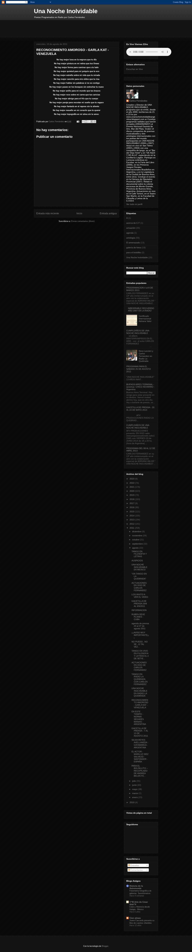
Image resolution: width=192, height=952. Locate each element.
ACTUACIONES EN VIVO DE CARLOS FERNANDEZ (139, 587)
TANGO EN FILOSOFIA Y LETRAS (139, 554)
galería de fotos (133, 247)
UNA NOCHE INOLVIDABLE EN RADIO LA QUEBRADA (139, 692)
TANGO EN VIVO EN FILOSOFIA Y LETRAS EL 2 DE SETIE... (140, 655)
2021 (132, 487)
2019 (132, 495)
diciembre (137, 531)
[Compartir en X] (88, 121)
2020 (132, 491)
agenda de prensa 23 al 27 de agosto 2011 (140, 626)
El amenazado (133, 242)
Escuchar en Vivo (134, 69)
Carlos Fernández (138, 101)
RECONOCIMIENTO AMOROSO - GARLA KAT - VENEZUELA (140, 704)
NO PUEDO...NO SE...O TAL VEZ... (140, 644)
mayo (135, 789)
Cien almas (135, 918)
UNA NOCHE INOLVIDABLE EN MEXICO (139, 567)
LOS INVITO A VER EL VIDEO (140, 595)
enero (135, 797)
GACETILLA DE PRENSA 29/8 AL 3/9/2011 (139, 603)
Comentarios (136, 870)
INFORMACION (139, 610)
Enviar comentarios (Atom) (82, 221)
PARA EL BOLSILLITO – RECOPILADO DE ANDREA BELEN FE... (140, 771)
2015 (132, 511)
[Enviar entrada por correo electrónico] (78, 121)
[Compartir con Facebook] (91, 121)
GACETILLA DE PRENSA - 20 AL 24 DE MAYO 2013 (140, 408)
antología (130, 238)
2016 (132, 507)
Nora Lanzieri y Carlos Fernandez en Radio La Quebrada (146, 356)
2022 (132, 483)
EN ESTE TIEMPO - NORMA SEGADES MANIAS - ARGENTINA (139, 717)
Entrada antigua (108, 213)
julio (134, 781)
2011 (132, 528)
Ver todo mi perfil (134, 204)
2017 (132, 503)
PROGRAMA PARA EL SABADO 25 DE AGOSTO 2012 (138, 369)
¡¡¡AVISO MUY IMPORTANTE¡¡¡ (140, 635)
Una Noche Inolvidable (66, 11)
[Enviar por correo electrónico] (83, 121)
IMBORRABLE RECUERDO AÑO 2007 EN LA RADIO (141, 309)
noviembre (137, 535)
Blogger (105, 946)
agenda (130, 233)
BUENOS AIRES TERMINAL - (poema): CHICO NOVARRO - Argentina (140, 387)
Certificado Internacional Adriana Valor (145, 318)
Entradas (134, 865)
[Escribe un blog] (86, 121)
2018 (132, 499)
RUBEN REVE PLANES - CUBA (138, 617)
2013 (132, 519)
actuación (130, 228)
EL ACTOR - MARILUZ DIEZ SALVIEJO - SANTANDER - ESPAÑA (140, 756)
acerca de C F (133, 223)
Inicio (79, 213)
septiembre (137, 544)
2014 (132, 515)
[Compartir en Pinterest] (94, 121)
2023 (132, 478)
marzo (135, 793)
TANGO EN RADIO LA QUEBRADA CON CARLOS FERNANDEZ (140, 679)
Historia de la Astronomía (136, 887)
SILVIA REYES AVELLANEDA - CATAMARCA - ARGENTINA (140, 744)
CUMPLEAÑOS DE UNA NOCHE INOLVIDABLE (137, 331)
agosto (135, 548)
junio (134, 785)
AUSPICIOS (137, 560)
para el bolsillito (133, 252)
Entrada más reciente (47, 213)
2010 (132, 802)
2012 (132, 524)
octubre (136, 539)
